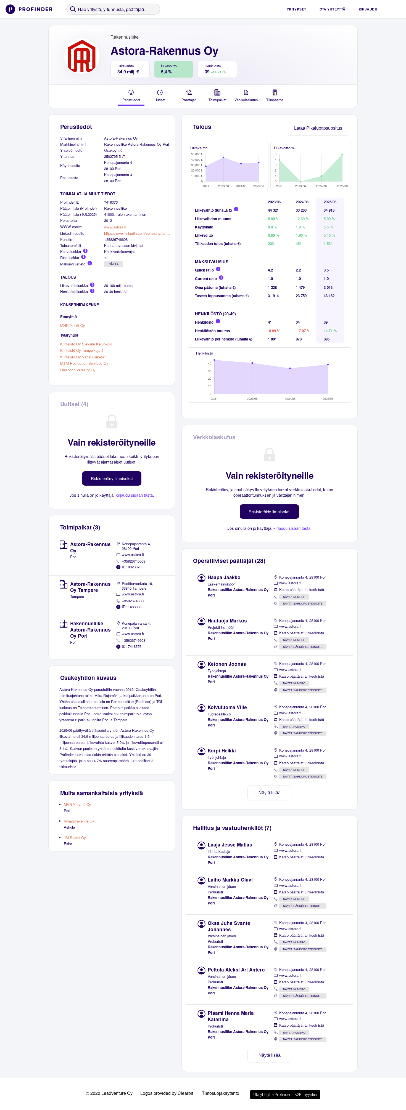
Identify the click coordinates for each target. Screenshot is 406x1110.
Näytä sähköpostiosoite (303, 603)
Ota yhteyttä (333, 9)
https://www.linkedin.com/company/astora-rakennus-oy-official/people (137, 233)
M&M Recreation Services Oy (84, 363)
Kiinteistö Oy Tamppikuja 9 (81, 350)
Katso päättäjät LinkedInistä (301, 589)
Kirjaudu (368, 9)
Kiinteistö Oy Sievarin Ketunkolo (86, 343)
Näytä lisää (270, 792)
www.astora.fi (115, 227)
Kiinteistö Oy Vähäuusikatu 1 (83, 356)
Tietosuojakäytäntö (220, 1093)
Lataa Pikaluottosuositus (318, 128)
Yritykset (296, 9)
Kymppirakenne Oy (79, 821)
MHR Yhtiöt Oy (72, 325)
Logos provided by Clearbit (166, 1093)
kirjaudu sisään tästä (134, 495)
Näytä (113, 264)
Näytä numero (294, 596)
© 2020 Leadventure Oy (109, 1093)
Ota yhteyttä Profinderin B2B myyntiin (285, 1094)
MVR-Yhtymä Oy (77, 804)
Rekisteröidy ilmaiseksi (112, 478)
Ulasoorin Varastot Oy (78, 369)
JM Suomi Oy (75, 837)
